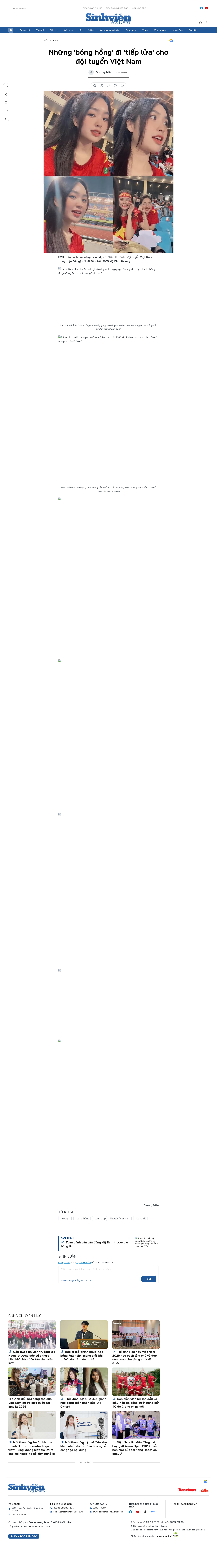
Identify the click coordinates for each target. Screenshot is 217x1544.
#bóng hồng (82, 1218)
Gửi (149, 1279)
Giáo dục (54, 30)
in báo (115, 85)
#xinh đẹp (100, 1218)
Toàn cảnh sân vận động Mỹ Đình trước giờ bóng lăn (94, 1244)
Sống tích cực (160, 30)
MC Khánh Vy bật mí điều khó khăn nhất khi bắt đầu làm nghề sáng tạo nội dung (83, 1446)
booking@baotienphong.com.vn (68, 1511)
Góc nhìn (68, 30)
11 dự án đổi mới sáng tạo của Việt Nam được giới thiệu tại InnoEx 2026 (30, 1402)
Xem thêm (206, 30)
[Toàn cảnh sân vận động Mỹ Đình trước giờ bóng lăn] (147, 1244)
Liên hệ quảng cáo (61, 1504)
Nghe (6, 86)
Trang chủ (10, 30)
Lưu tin (6, 103)
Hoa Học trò (139, 8)
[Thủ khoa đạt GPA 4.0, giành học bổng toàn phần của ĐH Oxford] (84, 1382)
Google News (171, 40)
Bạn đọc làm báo (25, 1536)
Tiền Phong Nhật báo (117, 8)
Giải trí (91, 30)
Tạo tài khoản (83, 1262)
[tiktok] (146, 1512)
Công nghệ (131, 30)
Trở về (6, 119)
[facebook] (201, 8)
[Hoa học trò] (205, 1490)
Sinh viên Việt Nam (26, 1488)
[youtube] (207, 8)
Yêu (80, 30)
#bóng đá (140, 1218)
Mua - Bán (178, 30)
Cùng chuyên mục (24, 1315)
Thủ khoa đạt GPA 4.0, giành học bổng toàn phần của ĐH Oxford (83, 1402)
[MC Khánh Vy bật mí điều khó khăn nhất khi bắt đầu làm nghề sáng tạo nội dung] (84, 1425)
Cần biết (193, 30)
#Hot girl (65, 1218)
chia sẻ (95, 85)
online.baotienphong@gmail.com (108, 1511)
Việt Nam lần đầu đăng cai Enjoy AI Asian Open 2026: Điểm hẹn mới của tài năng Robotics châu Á (135, 1447)
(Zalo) (71, 1508)
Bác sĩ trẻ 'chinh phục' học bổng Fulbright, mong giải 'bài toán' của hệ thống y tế (81, 1355)
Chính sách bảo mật (185, 1504)
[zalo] (155, 1512)
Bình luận (6, 111)
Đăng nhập (64, 1262)
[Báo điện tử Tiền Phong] (187, 1490)
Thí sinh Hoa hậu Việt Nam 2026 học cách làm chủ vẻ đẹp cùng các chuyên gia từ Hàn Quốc (134, 1357)
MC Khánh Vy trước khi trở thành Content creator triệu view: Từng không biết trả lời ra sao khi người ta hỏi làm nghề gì (31, 1447)
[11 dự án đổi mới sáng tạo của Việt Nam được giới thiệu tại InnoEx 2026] (32, 1382)
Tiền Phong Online (92, 8)
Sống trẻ (40, 30)
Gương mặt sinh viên (110, 30)
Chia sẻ (6, 94)
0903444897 (99, 1508)
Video (145, 30)
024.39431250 (19, 1514)
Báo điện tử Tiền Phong (108, 19)
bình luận (122, 85)
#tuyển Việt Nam (120, 1218)
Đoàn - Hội (25, 30)
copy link (108, 85)
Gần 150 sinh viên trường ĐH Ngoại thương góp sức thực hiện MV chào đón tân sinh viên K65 (31, 1357)
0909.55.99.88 (60, 1508)
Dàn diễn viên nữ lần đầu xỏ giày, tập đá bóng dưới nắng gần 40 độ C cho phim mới (136, 1402)
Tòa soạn (14, 1504)
